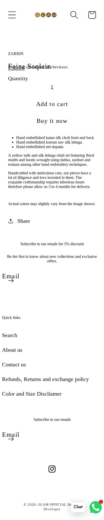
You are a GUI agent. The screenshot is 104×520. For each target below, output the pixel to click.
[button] (12, 15)
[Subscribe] (11, 280)
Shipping (16, 67)
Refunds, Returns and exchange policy (45, 379)
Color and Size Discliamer (31, 394)
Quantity (18, 78)
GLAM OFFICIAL (52, 504)
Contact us (14, 364)
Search (9, 335)
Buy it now (52, 121)
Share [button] (23, 221)
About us (12, 350)
